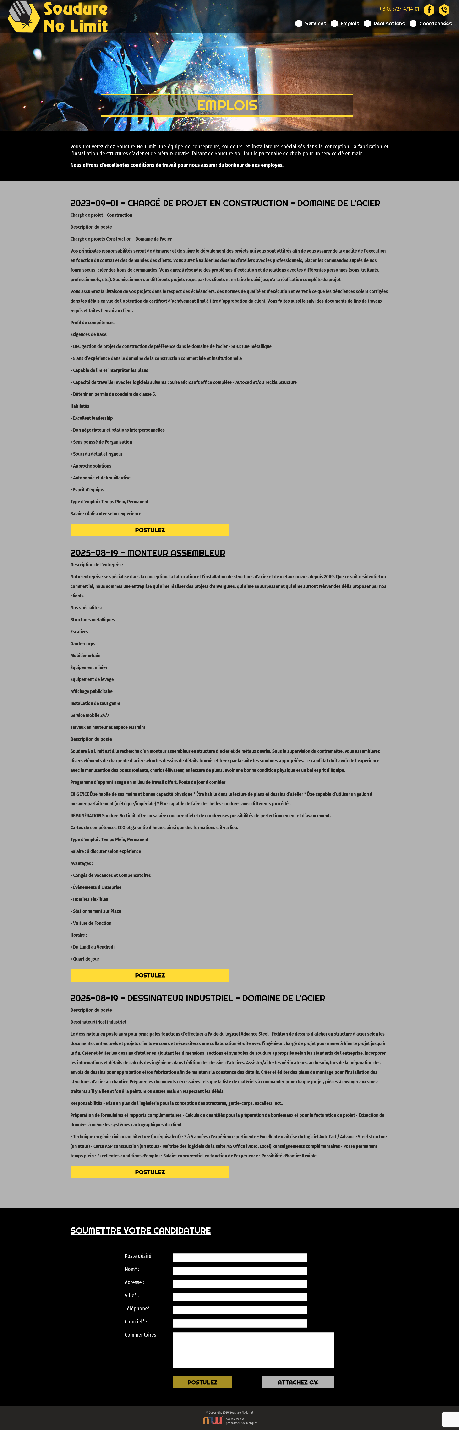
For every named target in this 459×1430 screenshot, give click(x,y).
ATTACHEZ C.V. (298, 1382)
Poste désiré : (139, 1256)
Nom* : (132, 1269)
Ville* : (132, 1295)
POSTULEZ (150, 530)
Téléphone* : (138, 1308)
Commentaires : (141, 1335)
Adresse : (134, 1282)
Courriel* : (136, 1321)
